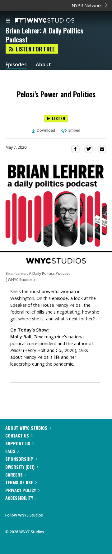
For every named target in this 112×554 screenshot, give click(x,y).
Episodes (16, 65)
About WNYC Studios (26, 427)
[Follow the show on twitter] (71, 513)
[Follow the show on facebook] (54, 513)
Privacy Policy (20, 490)
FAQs (10, 451)
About (43, 65)
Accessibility (19, 498)
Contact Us (17, 435)
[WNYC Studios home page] (52, 21)
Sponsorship (19, 458)
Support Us (17, 443)
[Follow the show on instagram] (88, 513)
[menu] (8, 21)
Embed (74, 130)
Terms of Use (19, 482)
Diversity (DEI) (20, 467)
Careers (14, 474)
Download (46, 130)
